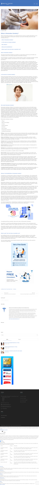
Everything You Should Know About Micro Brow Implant (13, 350)
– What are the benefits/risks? (6, 46)
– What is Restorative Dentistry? (7, 39)
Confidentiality (3, 417)
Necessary (2, 441)
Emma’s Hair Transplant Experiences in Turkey (12, 342)
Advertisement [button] (2, 477)
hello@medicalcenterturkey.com (6, 406)
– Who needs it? (4, 44)
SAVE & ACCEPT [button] (2, 484)
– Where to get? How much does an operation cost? (11, 49)
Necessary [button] (1, 440)
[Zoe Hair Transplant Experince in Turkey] (2, 347)
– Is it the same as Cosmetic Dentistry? (8, 42)
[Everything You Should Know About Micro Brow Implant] (2, 351)
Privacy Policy (3, 425)
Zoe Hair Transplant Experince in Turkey (11, 346)
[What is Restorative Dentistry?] (19, 19)
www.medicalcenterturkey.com (6, 404)
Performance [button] (2, 470)
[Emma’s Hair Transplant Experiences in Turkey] (2, 343)
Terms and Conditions (4, 415)
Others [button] (1, 481)
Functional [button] (1, 466)
